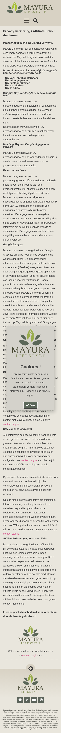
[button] (26, 20)
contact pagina (11, 424)
